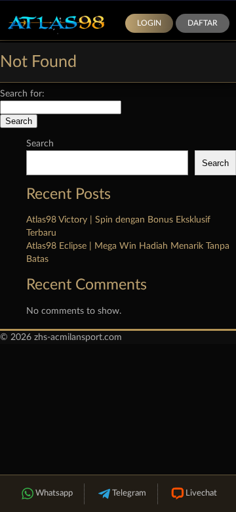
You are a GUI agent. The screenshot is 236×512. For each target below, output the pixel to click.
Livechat (201, 493)
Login (149, 23)
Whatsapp (54, 493)
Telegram (129, 493)
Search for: (22, 93)
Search (40, 143)
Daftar (202, 23)
